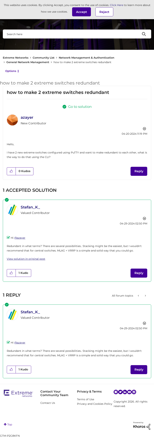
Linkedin (125, 392)
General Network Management (27, 62)
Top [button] (9, 424)
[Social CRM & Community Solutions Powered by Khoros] (141, 425)
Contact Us (47, 403)
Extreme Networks (15, 57)
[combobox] (77, 34)
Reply (138, 171)
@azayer (19, 237)
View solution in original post (26, 259)
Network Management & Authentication (86, 57)
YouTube (129, 392)
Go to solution (80, 107)
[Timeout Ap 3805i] (138, 295)
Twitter (120, 392)
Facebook (116, 392)
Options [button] (10, 71)
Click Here (116, 5)
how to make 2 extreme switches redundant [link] (82, 62)
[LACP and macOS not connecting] (145, 295)
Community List (43, 57)
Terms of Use (85, 399)
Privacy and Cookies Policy (94, 404)
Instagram (134, 392)
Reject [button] (104, 12)
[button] (81, 11)
